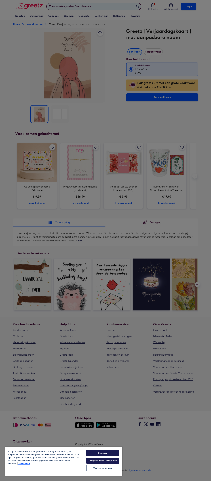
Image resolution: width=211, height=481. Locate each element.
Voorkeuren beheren (102, 468)
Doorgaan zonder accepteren (103, 460)
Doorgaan (103, 453)
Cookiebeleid (24, 463)
